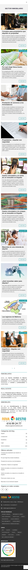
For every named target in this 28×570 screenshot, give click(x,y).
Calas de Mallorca (5, 532)
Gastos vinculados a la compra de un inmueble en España (13, 212)
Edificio (23, 516)
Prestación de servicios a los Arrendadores (11, 461)
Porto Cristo (11, 534)
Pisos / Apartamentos (6, 521)
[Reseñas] (8, 549)
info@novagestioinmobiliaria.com (9, 508)
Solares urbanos (16, 521)
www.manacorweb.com (5, 566)
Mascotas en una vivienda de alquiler (9, 481)
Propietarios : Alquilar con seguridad (9, 464)
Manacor (19, 532)
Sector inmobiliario (5, 446)
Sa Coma (17, 534)
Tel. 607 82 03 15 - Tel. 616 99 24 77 (10, 505)
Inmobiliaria (3, 439)
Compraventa (4, 436)
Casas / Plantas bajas (6, 516)
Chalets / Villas (16, 516)
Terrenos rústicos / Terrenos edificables (10, 523)
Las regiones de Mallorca (11, 317)
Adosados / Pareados (6, 514)
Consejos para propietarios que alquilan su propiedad (14, 32)
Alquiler (3, 433)
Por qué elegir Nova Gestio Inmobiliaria (10, 457)
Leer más (22, 45)
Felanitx (13, 532)
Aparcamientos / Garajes (18, 514)
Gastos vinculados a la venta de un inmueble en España (13, 176)
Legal (2, 442)
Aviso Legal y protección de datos (7, 560)
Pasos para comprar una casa (8, 478)
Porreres (4, 534)
